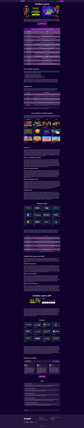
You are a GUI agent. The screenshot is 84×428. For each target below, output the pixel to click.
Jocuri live (37, 119)
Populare (28, 119)
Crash (46, 119)
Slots (55, 119)
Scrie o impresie (56, 361)
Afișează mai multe (42, 376)
